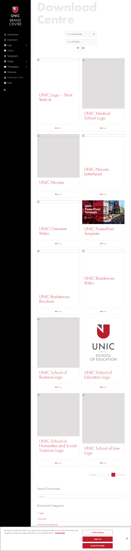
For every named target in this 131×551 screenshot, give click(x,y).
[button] (15, 90)
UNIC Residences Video (99, 280)
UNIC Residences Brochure (54, 299)
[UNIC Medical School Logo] (103, 83)
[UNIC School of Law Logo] (103, 418)
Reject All (97, 539)
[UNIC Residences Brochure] (58, 271)
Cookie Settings (98, 532)
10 (118, 475)
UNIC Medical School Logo (97, 116)
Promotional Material (48, 524)
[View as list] (82, 47)
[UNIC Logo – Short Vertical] (58, 74)
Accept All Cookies (98, 545)
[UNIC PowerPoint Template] (103, 212)
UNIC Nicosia (51, 182)
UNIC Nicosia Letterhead (96, 172)
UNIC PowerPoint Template (99, 231)
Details (59, 128)
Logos (41, 513)
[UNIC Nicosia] (58, 156)
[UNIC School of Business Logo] (58, 342)
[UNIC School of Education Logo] (103, 342)
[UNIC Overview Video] (58, 212)
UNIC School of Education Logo (98, 375)
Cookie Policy (60, 533)
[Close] (127, 538)
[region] (65, 539)
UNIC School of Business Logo (53, 375)
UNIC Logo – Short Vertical (55, 97)
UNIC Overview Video (53, 231)
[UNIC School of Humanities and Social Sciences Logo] (58, 414)
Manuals (42, 518)
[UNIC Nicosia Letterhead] (103, 149)
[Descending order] (94, 34)
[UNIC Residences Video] (103, 261)
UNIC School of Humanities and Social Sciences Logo (58, 445)
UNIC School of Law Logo (101, 450)
